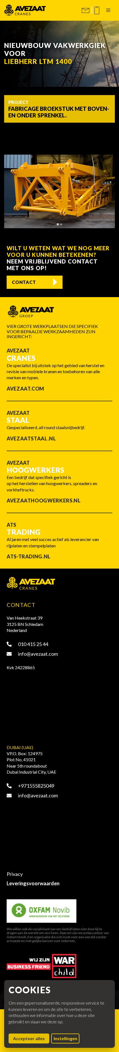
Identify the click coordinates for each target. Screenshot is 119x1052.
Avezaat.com (25, 389)
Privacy (15, 874)
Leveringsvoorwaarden (33, 883)
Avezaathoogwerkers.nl (44, 500)
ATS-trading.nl (29, 556)
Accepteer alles (31, 1038)
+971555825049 (35, 786)
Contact (24, 282)
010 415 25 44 (32, 644)
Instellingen (65, 1038)
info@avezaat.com (37, 654)
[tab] (58, 224)
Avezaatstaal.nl (31, 438)
